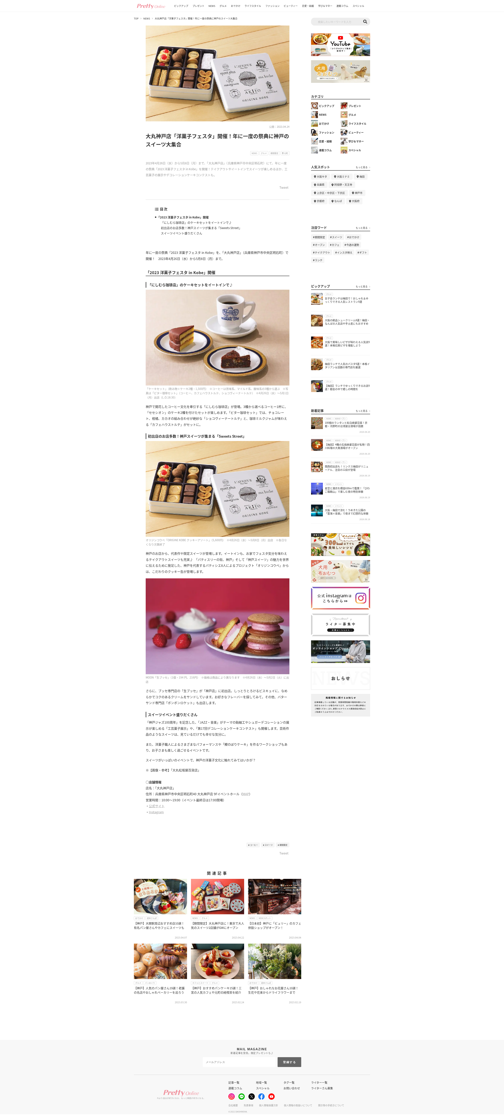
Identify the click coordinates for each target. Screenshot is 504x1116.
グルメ (223, 5)
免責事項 (248, 1105)
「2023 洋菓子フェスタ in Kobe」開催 (183, 217)
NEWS (211, 5)
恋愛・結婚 (308, 5)
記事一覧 (233, 1082)
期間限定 (283, 844)
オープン (320, 245)
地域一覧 (261, 1082)
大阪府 (355, 201)
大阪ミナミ (343, 176)
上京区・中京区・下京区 (331, 193)
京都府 (320, 201)
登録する (289, 1062)
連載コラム (342, 5)
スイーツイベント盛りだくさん (181, 233)
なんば (338, 201)
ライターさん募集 (322, 1088)
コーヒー (254, 844)
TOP (136, 18)
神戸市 (358, 193)
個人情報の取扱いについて (298, 1105)
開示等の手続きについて (331, 1105)
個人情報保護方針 (268, 1105)
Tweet (283, 188)
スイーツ (269, 844)
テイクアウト (322, 252)
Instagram (156, 812)
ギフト (363, 252)
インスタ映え (344, 252)
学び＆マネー (325, 5)
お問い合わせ (292, 1088)
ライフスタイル (253, 5)
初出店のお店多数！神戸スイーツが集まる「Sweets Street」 (201, 228)
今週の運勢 (352, 245)
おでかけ (235, 5)
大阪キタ (322, 176)
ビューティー (291, 5)
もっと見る (362, 167)
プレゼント (198, 5)
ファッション (272, 5)
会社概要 (233, 1105)
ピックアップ (181, 5)
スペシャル (358, 5)
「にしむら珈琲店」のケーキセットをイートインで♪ (196, 222)
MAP (246, 793)
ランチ (318, 260)
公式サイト (157, 805)
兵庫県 (320, 184)
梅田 (362, 176)
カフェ (335, 245)
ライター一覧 (319, 1082)
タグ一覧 (289, 1082)
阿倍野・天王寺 (343, 184)
